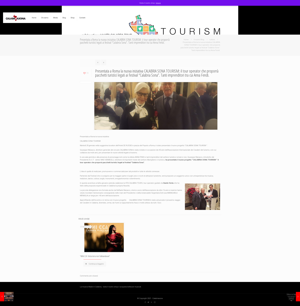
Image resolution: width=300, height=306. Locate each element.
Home (186, 39)
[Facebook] (145, 302)
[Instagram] (155, 302)
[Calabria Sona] (15, 17)
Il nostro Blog (199, 39)
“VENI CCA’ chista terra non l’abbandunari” (95, 256)
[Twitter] (148, 302)
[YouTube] (151, 302)
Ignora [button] (158, 3)
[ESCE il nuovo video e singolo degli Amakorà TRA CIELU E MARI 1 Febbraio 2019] (6, 296)
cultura (212, 39)
